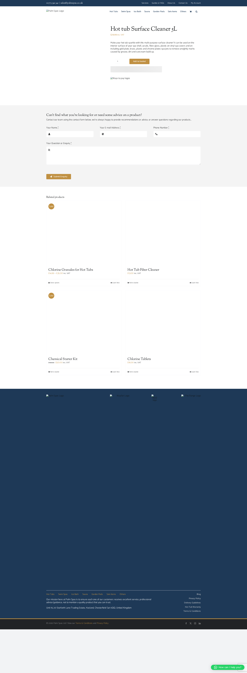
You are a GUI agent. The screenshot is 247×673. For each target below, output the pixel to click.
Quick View (116, 411)
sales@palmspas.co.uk (72, 3)
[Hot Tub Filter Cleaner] (163, 297)
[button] (196, 11)
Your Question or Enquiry (59, 143)
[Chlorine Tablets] (163, 515)
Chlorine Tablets (139, 616)
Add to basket (139, 61)
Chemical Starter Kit (62, 616)
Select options (54, 411)
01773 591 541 (52, 3)
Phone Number (161, 127)
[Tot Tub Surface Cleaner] (75, 59)
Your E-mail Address (110, 127)
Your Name (52, 127)
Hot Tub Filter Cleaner (143, 398)
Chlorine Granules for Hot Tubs (70, 398)
